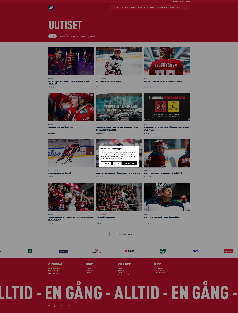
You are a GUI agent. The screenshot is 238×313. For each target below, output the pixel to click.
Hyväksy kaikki (129, 163)
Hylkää (117, 163)
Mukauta (106, 163)
